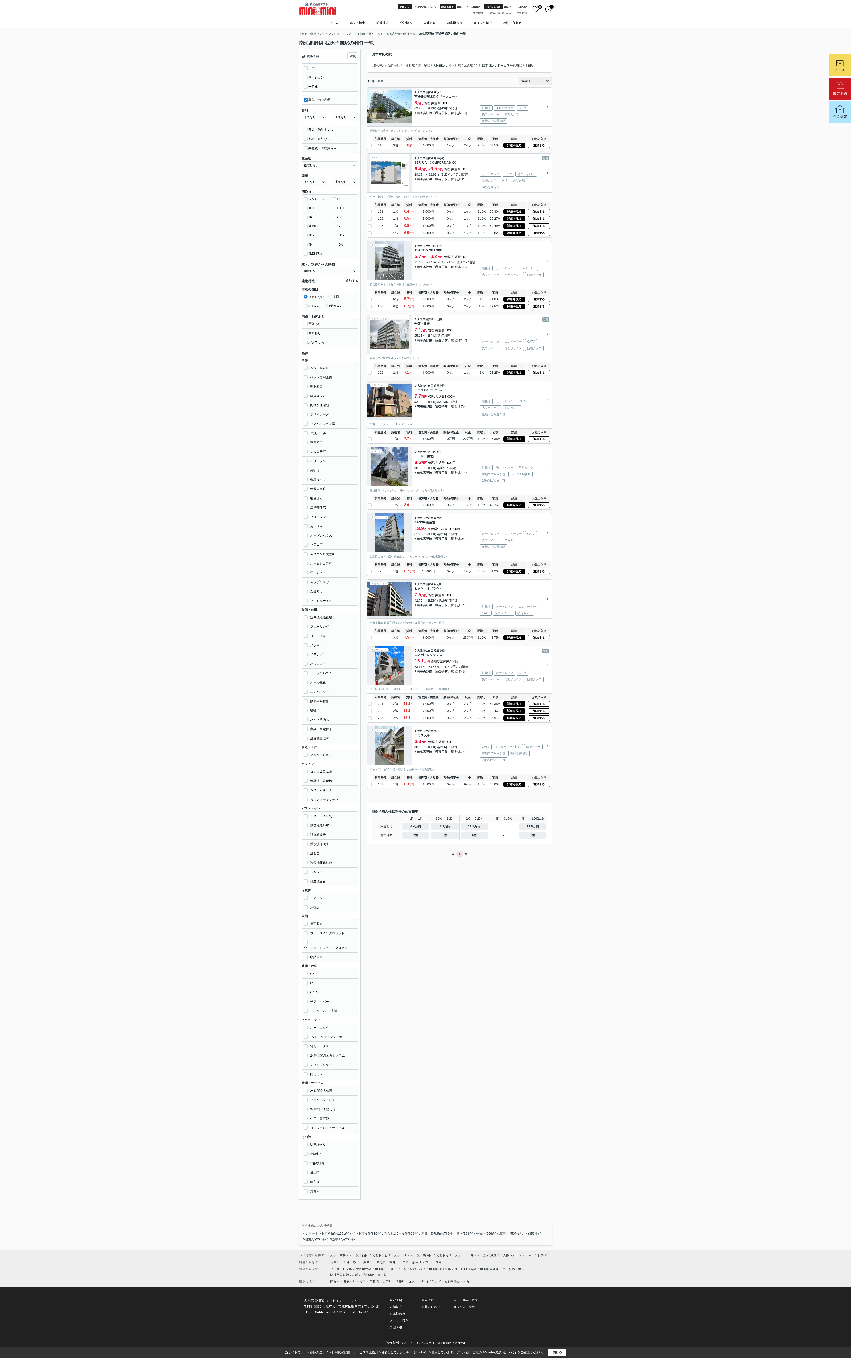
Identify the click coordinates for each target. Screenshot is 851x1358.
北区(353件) (530, 1233)
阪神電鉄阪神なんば (344, 1274)
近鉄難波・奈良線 (374, 1274)
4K (310, 244)
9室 (445, 835)
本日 (336, 297)
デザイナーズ (319, 414)
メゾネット (318, 645)
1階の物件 (317, 1163)
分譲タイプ (318, 479)
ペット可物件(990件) (366, 1233)
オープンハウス (321, 535)
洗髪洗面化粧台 (321, 862)
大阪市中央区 (339, 1255)
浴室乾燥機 (318, 834)
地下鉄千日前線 (341, 1269)
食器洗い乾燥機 (321, 781)
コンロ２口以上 (321, 771)
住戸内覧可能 (319, 1118)
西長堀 (374, 1281)
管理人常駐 (318, 489)
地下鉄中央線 (384, 1269)
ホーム (334, 23)
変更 (353, 56)
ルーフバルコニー (322, 673)
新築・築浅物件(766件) (437, 1233)
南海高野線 (424, 113)
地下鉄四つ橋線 (466, 1269)
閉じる (557, 1352)
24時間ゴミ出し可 (323, 1109)
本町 (466, 1281)
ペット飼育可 (319, 368)
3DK (311, 235)
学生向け (316, 572)
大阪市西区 (360, 1255)
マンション (316, 77)
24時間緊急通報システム (327, 1055)
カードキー (318, 526)
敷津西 (417, 1262)
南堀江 (335, 1262)
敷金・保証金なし (320, 129)
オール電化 (318, 682)
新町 (346, 1262)
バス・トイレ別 (321, 816)
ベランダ (316, 654)
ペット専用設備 (321, 377)
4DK (340, 244)
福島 (438, 1262)
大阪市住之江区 (426, 246)
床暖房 (315, 907)
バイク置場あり (321, 719)
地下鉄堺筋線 (512, 1269)
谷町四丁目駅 (485, 65)
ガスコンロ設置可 (322, 554)
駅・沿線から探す (465, 1300)
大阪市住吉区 (425, 92)
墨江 (436, 731)
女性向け (316, 591)
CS (312, 973)
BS (312, 983)
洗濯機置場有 (319, 738)
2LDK (312, 226)
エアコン (316, 898)
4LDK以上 (315, 253)
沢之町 (438, 584)
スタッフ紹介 (482, 23)
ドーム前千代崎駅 (509, 65)
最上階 (315, 1172)
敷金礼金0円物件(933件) (401, 1233)
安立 (439, 246)
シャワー (316, 872)
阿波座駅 (378, 65)
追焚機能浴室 (319, 825)
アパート (314, 68)
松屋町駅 (454, 65)
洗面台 (315, 853)
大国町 (387, 1281)
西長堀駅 (424, 65)
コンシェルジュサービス (327, 1128)
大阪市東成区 (490, 1255)
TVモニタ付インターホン (327, 1037)
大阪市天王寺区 (466, 1255)
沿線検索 (382, 23)
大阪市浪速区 (381, 1255)
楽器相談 (316, 386)
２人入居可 (318, 451)
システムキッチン (322, 790)
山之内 (438, 319)
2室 (415, 835)
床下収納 (316, 924)
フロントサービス (322, 1100)
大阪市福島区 (423, 1255)
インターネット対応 (324, 1011)
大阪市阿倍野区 (536, 1255)
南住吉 (438, 518)
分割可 (315, 470)
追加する (539, 145)
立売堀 (381, 1262)
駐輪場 (315, 710)
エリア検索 (357, 23)
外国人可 (316, 545)
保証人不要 (318, 433)
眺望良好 (316, 498)
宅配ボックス (319, 1046)
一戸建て (314, 86)
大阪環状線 (364, 1269)
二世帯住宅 (318, 507)
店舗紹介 (429, 23)
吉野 (392, 1262)
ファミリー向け (321, 600)
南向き (315, 1182)
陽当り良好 (318, 396)
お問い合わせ (512, 23)
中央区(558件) (486, 1233)
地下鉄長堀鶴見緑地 (411, 1269)
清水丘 (438, 92)
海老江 (368, 1262)
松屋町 (400, 1281)
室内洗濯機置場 (321, 617)
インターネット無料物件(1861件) (326, 1233)
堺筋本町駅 (395, 65)
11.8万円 (474, 826)
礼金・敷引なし (319, 139)
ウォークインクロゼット (327, 933)
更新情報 (396, 1327)
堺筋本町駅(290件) (342, 1239)
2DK (340, 217)
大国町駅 (439, 65)
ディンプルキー (321, 1065)
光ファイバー (319, 1001)
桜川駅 (410, 65)
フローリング (319, 626)
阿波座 (335, 1281)
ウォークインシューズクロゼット (327, 948)
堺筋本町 (349, 1281)
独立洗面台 (318, 881)
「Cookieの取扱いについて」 (499, 1352)
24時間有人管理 (321, 1090)
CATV (314, 992)
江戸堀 (404, 1262)
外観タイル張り (321, 755)
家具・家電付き (321, 729)
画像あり (314, 324)
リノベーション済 (322, 424)
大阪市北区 (402, 1255)
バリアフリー (319, 461)
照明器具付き (319, 701)
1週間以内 (335, 306)
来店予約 (428, 1300)
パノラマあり (317, 342)
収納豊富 (316, 957)
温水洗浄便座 (319, 844)
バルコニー (318, 664)
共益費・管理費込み (322, 148)
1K (338, 199)
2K (310, 217)
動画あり (314, 333)
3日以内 (314, 306)
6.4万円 (415, 826)
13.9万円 (533, 826)
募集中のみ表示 (319, 100)
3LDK (340, 235)
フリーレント (319, 517)
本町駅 (529, 65)
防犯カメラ (318, 1074)
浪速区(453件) (509, 1233)
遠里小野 (439, 158)
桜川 (356, 1262)
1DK (311, 208)
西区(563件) (465, 1233)
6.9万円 (445, 826)
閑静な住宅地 (319, 405)
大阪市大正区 (512, 1255)
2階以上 (315, 1154)
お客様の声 (454, 23)
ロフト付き (318, 636)
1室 (532, 835)
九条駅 (468, 65)
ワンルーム (316, 199)
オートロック (319, 1027)
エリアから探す (464, 1307)
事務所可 (316, 442)
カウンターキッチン (324, 799)
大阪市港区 (443, 1255)
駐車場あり (318, 1144)
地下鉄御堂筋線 (440, 1269)
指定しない (316, 297)
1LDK (340, 208)
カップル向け (319, 582)
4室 (474, 835)
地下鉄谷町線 (490, 1269)
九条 (412, 1281)
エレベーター (319, 692)
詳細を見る (514, 145)
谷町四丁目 (426, 1281)
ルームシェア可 (321, 563)
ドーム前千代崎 (449, 1281)
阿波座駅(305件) (314, 1239)
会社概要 (406, 23)
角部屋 (315, 1191)
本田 (429, 1262)
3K (338, 226)
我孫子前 (441, 113)
